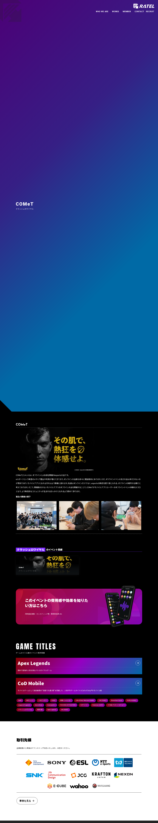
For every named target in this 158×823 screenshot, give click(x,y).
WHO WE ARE (102, 11)
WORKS (115, 11)
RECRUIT (150, 11)
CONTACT (139, 11)
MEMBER (127, 11)
